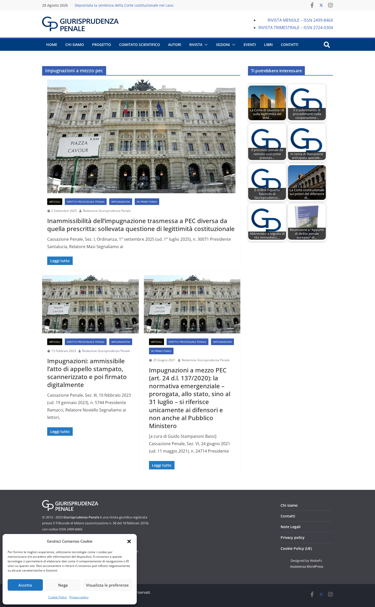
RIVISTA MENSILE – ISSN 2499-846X (300, 20)
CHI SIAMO (74, 44)
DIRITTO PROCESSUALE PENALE (86, 201)
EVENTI (250, 44)
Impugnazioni (120, 201)
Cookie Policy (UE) (296, 548)
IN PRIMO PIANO (147, 201)
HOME (51, 44)
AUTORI (174, 44)
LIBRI (268, 44)
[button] (129, 541)
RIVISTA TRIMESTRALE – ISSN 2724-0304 (295, 27)
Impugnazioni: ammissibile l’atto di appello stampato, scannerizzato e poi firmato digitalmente (87, 373)
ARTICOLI (54, 201)
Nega (63, 585)
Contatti (288, 516)
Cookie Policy (57, 597)
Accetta (25, 585)
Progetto (101, 44)
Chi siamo (289, 505)
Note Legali (291, 526)
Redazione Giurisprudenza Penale (107, 211)
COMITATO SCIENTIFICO (139, 44)
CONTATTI (289, 44)
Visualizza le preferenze (107, 585)
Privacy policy (79, 597)
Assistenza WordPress (306, 566)
